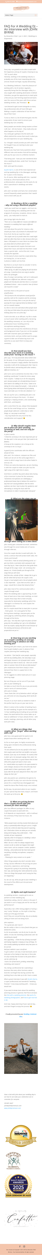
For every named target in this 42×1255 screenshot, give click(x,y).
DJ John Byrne (8, 170)
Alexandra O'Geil (12, 36)
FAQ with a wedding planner (16, 995)
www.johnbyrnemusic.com (12, 1108)
